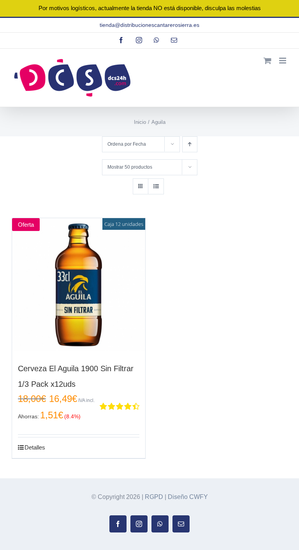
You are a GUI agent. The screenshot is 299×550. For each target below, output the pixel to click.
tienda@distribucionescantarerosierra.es (149, 25)
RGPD (154, 497)
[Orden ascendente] (189, 144)
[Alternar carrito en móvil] (267, 60)
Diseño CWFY (188, 497)
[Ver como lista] (156, 186)
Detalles (35, 447)
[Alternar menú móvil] (283, 60)
